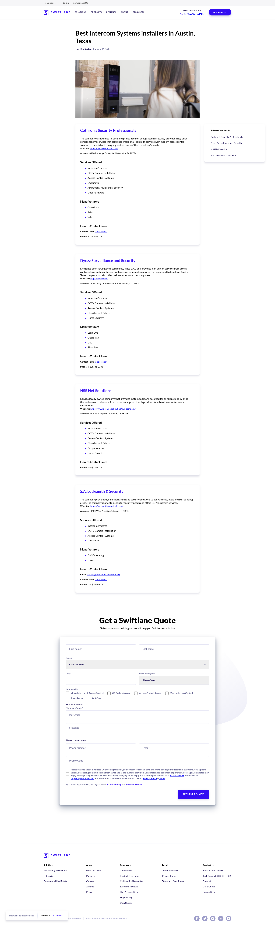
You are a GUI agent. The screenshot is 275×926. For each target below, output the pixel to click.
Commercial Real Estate (55, 881)
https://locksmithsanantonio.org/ (106, 506)
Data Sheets (126, 902)
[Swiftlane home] (57, 12)
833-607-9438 (177, 775)
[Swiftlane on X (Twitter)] (205, 918)
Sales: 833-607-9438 (213, 870)
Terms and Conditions (173, 881)
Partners (90, 876)
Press (89, 892)
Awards (90, 886)
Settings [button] (45, 915)
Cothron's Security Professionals (227, 137)
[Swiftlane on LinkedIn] (220, 918)
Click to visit (101, 231)
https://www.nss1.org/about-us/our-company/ (113, 408)
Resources (138, 12)
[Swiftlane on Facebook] (197, 918)
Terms (162, 778)
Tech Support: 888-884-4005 (217, 876)
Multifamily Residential (55, 870)
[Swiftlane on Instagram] (212, 918)
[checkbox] (137, 696)
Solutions (80, 12)
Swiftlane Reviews (129, 886)
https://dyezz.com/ (99, 278)
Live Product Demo (129, 892)
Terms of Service (134, 784)
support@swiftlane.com (82, 778)
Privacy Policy (150, 778)
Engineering (126, 897)
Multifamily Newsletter (131, 881)
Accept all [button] (59, 915)
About (124, 12)
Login (66, 2)
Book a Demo (209, 892)
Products (96, 12)
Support (51, 2)
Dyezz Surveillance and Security (226, 143)
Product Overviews (129, 876)
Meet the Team (93, 870)
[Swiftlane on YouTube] (228, 918)
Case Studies (126, 870)
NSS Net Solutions (220, 149)
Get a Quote (209, 886)
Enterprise (49, 876)
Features (111, 12)
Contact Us (82, 2)
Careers (90, 881)
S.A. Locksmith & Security (223, 155)
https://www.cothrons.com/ (104, 148)
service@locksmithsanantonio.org (103, 574)
